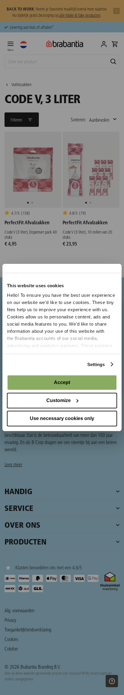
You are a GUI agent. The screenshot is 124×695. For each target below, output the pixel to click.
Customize (58, 400)
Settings (96, 364)
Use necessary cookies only (62, 418)
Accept (62, 382)
